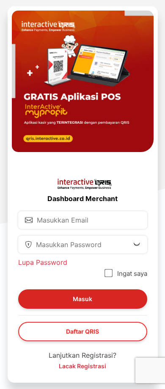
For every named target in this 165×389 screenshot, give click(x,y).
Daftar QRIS (82, 331)
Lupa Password (42, 262)
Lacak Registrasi (82, 366)
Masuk (82, 298)
